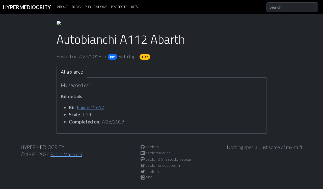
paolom (152, 146)
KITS (134, 7)
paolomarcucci (158, 152)
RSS (148, 177)
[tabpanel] (161, 103)
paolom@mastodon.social (168, 159)
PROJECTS (119, 7)
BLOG (76, 7)
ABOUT (62, 7)
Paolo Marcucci (66, 154)
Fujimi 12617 (90, 107)
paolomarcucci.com (162, 165)
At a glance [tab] (72, 72)
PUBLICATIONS (96, 7)
